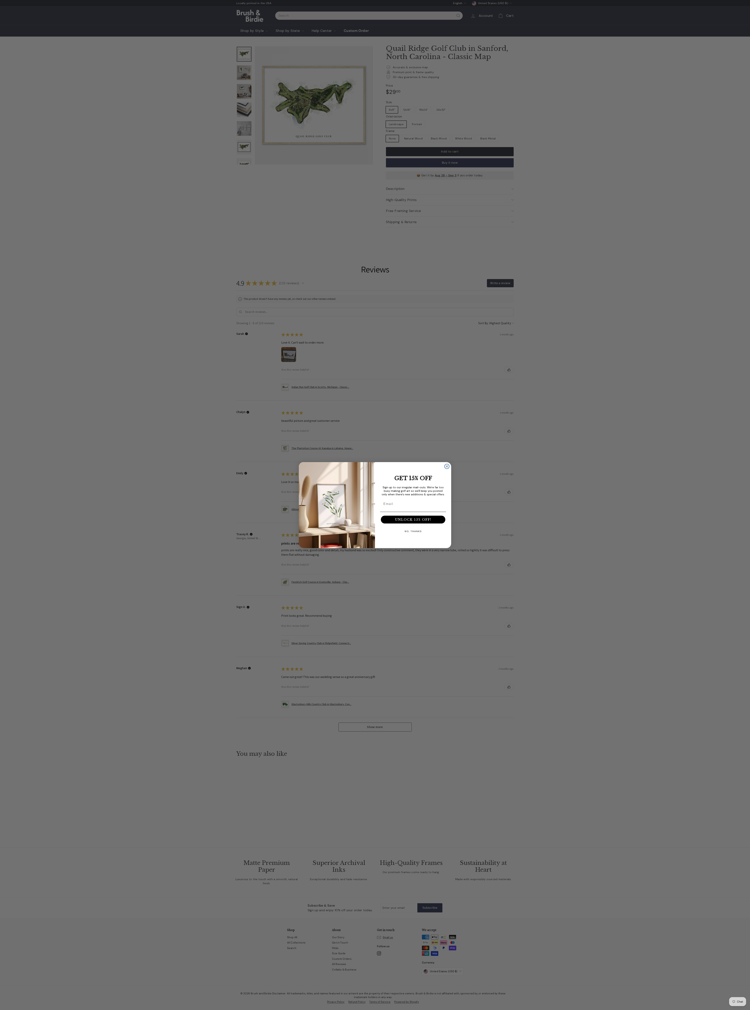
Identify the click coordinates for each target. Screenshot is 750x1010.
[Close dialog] (447, 466)
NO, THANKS (413, 531)
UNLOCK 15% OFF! (413, 520)
